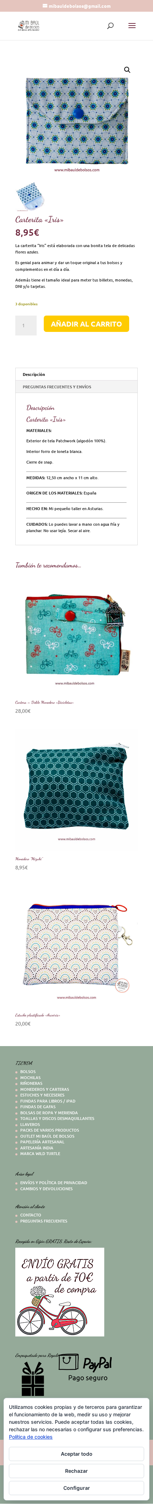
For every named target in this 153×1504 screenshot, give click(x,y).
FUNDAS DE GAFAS (38, 1107)
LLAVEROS (30, 1124)
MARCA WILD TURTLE (40, 1153)
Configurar (76, 1488)
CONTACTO (30, 1215)
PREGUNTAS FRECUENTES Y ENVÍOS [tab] (57, 386)
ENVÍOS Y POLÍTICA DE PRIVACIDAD (53, 1183)
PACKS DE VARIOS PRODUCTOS (49, 1130)
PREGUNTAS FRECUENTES (43, 1221)
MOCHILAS (30, 1077)
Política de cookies (31, 1437)
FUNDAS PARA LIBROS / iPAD (47, 1101)
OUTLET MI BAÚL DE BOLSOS (47, 1136)
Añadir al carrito (86, 323)
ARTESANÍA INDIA (36, 1148)
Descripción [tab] (34, 374)
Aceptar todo (77, 1454)
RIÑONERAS (31, 1083)
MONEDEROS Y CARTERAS (44, 1089)
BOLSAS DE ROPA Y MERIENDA (49, 1113)
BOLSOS (28, 1071)
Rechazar (76, 1471)
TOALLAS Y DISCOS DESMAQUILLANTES (57, 1118)
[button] (127, 70)
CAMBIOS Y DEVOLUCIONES (46, 1189)
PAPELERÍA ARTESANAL (42, 1142)
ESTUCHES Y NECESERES (42, 1095)
